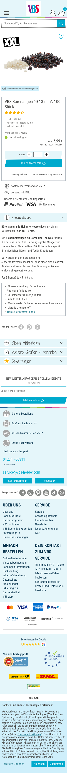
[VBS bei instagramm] (30, 492)
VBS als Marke (11, 524)
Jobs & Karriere (12, 516)
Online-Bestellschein (15, 558)
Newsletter (41, 524)
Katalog (39, 511)
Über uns (8, 511)
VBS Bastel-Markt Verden (17, 528)
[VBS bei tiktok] (54, 492)
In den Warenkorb (31, 163)
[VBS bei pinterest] (38, 492)
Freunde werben (44, 520)
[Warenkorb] (61, 12)
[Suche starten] (61, 23)
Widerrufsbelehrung (14, 575)
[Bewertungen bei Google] (33, 642)
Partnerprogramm (13, 520)
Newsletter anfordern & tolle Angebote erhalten (33, 381)
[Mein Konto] (52, 12)
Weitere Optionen (14, 764)
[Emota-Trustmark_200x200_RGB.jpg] (54, 659)
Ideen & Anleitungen (46, 528)
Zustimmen (56, 764)
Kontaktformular (17, 480)
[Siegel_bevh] (15, 661)
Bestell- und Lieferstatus (49, 586)
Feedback (49, 480)
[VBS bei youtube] (46, 492)
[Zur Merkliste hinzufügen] (61, 36)
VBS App (8, 596)
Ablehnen (39, 764)
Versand (58, 144)
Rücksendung (10, 571)
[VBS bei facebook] (22, 492)
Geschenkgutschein (46, 516)
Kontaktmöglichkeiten (47, 581)
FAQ (37, 533)
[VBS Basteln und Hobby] (33, 8)
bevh (16, 654)
